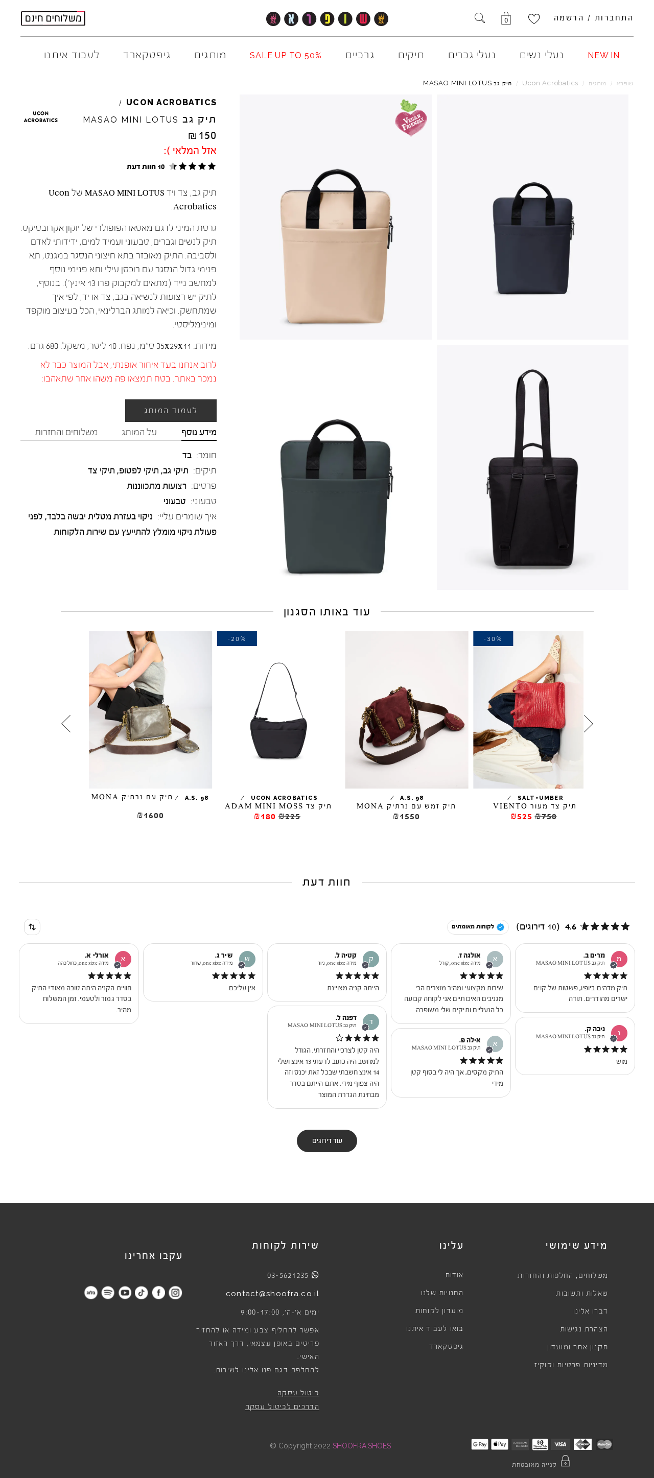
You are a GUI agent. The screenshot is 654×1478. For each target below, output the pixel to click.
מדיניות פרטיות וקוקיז (571, 1365)
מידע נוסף (199, 432)
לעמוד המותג (171, 410)
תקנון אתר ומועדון (577, 1347)
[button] (170, 166)
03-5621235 (288, 1275)
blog (91, 1292)
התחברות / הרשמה (594, 17)
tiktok (141, 1292)
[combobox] (32, 927)
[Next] (66, 723)
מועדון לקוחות (439, 1311)
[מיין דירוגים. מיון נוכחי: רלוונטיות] (32, 927)
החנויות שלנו (442, 1293)
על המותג (139, 432)
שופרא (625, 83)
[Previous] (588, 723)
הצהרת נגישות (584, 1329)
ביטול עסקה (298, 1393)
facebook (158, 1292)
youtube (125, 1292)
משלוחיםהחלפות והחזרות (563, 1276)
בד (187, 455)
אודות (454, 1275)
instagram (175, 1292)
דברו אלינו (590, 1311)
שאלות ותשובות (582, 1294)
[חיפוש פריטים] (479, 19)
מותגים (597, 83)
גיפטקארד (446, 1347)
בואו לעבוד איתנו (434, 1329)
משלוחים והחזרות (66, 432)
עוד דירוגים (327, 1141)
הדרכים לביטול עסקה (282, 1407)
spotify (108, 1292)
